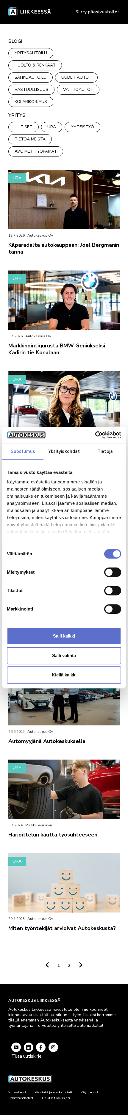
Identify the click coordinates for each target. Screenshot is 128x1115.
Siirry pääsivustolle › (97, 12)
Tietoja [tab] (105, 451)
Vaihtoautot (78, 89)
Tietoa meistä (30, 139)
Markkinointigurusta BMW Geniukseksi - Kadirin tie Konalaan (58, 349)
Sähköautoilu (30, 77)
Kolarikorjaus (31, 102)
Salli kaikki (64, 635)
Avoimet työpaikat (36, 151)
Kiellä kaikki (64, 674)
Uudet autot (76, 77)
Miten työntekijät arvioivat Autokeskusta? (62, 928)
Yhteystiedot (17, 1092)
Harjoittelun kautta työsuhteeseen (52, 834)
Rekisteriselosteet (20, 1098)
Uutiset (23, 127)
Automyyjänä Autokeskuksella (46, 741)
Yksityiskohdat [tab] (64, 451)
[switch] (112, 572)
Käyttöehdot (89, 1092)
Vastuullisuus (31, 89)
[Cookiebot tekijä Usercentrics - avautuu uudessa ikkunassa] (95, 435)
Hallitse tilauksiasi (56, 1098)
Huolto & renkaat (35, 65)
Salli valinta (64, 655)
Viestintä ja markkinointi (53, 1092)
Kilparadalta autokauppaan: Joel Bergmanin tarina (63, 248)
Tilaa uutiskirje (26, 1056)
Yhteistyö (82, 127)
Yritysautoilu (31, 53)
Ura (51, 127)
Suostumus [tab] (23, 451)
